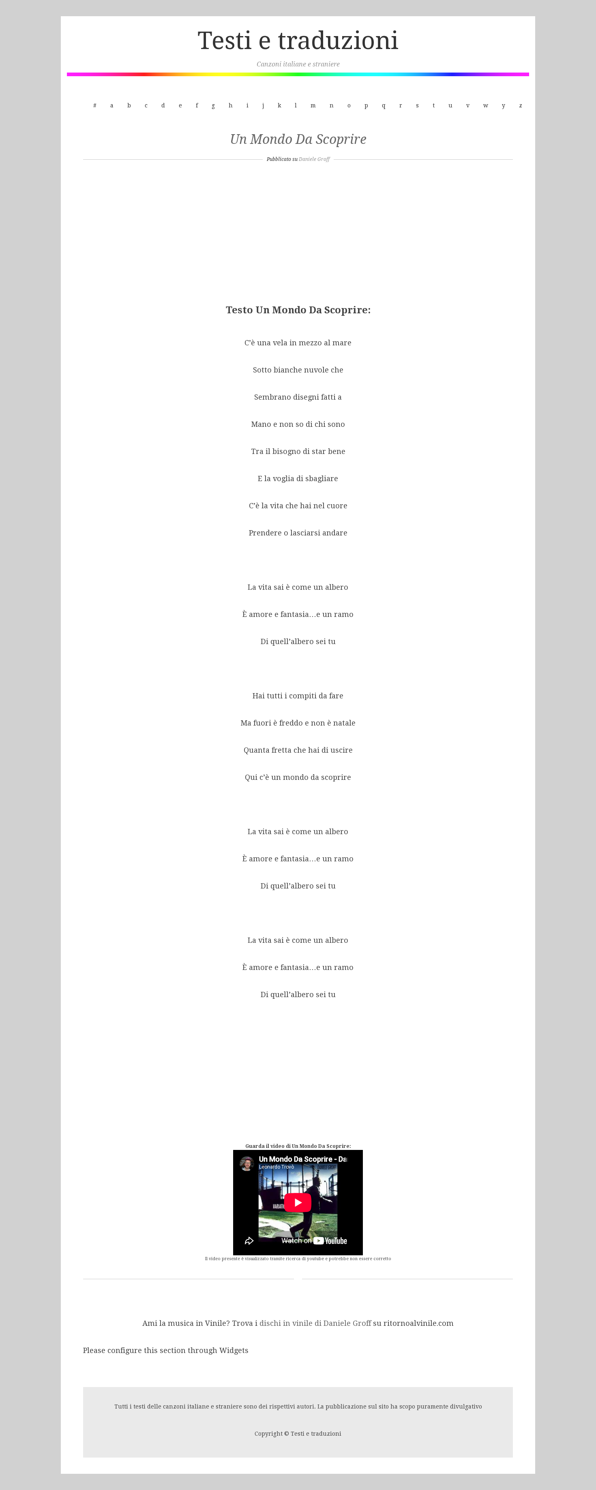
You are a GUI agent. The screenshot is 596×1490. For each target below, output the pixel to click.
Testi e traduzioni (298, 40)
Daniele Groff (314, 159)
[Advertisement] (298, 236)
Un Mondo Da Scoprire (298, 139)
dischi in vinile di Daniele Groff (316, 1323)
